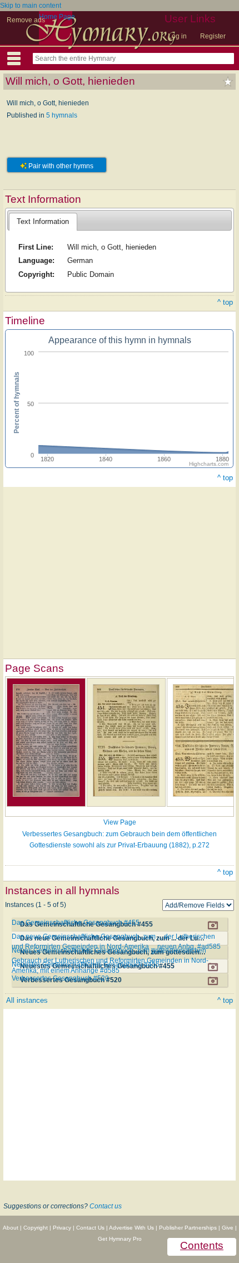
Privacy (62, 1228)
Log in (177, 36)
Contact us (105, 1206)
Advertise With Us (131, 1228)
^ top (225, 302)
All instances (27, 1000)
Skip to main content (30, 5)
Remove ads (26, 20)
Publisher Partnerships (188, 1228)
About (10, 1228)
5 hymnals (61, 115)
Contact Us (90, 1228)
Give (227, 1228)
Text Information (43, 221)
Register (213, 36)
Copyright (35, 1228)
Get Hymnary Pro (120, 1239)
